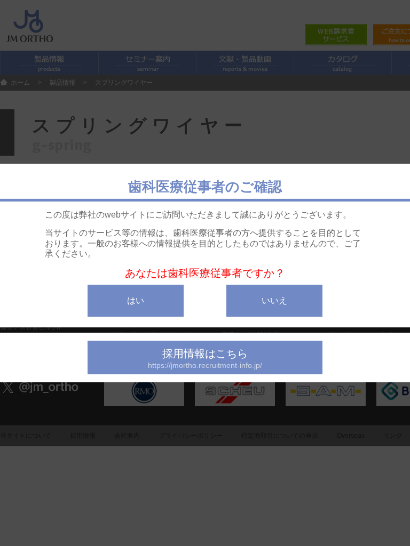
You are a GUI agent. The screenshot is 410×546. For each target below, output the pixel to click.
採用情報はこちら (205, 359)
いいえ (274, 300)
